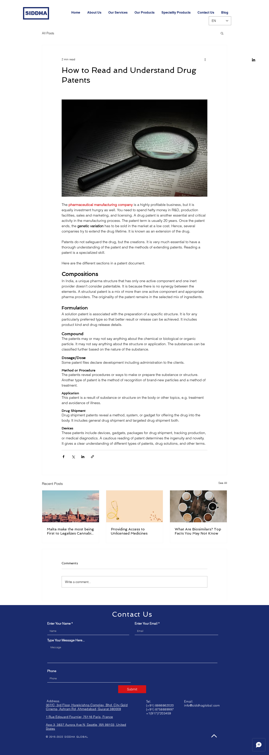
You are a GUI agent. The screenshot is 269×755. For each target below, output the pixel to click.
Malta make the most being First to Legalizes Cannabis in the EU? (70, 531)
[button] (222, 33)
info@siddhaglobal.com (202, 705)
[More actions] (205, 59)
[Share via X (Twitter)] (73, 456)
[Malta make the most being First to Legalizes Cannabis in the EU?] (70, 506)
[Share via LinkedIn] (83, 456)
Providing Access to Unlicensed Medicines (129, 531)
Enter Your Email (146, 623)
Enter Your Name (59, 623)
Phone (51, 670)
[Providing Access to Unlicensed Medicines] (134, 506)
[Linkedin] (253, 60)
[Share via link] (92, 456)
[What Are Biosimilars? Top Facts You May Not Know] (198, 506)
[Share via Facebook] (63, 456)
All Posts (48, 33)
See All (222, 483)
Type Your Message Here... (66, 640)
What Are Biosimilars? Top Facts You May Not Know (198, 531)
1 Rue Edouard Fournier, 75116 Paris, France (79, 717)
